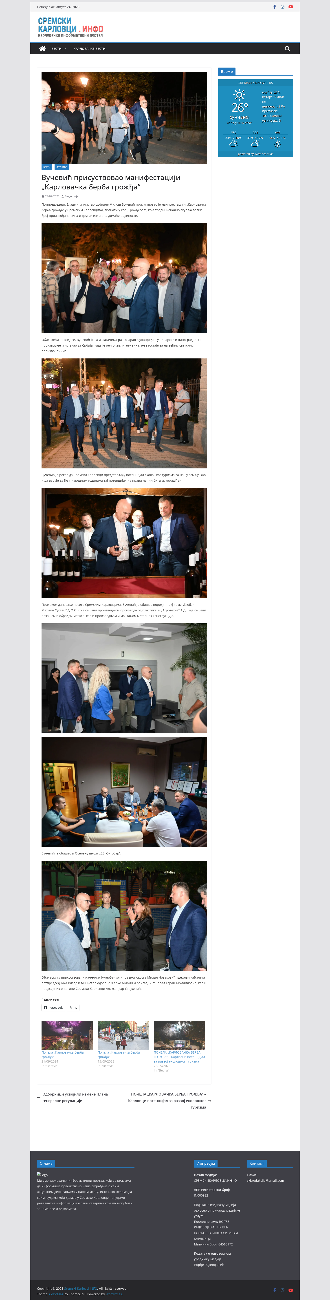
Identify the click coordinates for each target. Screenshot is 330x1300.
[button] (64, 49)
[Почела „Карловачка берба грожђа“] (67, 1035)
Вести (56, 48)
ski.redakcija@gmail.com (265, 1180)
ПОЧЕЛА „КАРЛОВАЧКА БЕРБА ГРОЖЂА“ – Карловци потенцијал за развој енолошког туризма (179, 1056)
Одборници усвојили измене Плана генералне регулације (75, 1097)
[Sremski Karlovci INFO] (42, 48)
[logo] (42, 1175)
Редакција (71, 196)
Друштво (61, 167)
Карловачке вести (90, 48)
